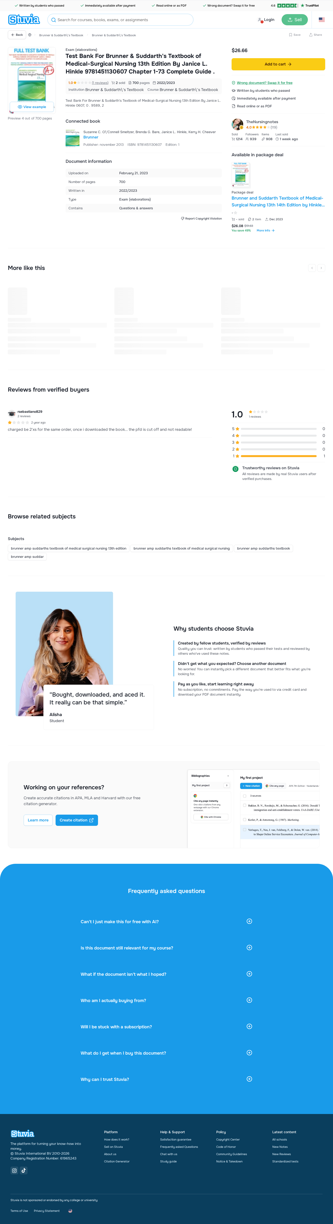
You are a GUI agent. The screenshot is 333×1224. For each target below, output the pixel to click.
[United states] (29, 34)
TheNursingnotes (262, 121)
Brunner (90, 137)
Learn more (38, 820)
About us (110, 1154)
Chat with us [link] (168, 1154)
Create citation (74, 820)
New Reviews (281, 1154)
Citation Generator (116, 1161)
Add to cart (275, 64)
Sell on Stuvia (113, 1147)
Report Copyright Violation (203, 219)
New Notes (280, 1147)
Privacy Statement (46, 1211)
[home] (24, 20)
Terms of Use (19, 1211)
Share (318, 35)
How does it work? (116, 1139)
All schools (279, 1139)
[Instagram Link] (14, 1170)
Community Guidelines (231, 1154)
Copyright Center (228, 1139)
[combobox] (120, 20)
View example (34, 107)
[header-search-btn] (53, 20)
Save (297, 35)
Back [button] (19, 35)
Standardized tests (285, 1161)
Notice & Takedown (229, 1161)
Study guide (168, 1161)
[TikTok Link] (24, 1170)
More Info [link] (263, 230)
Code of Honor (226, 1147)
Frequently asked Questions (179, 1147)
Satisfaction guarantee (175, 1139)
